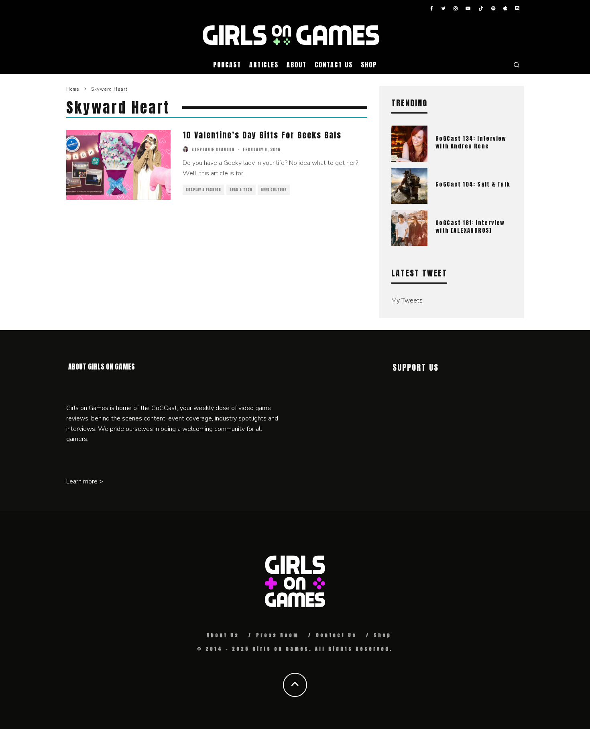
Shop (369, 64)
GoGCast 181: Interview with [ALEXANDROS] (470, 226)
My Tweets (407, 300)
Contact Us (334, 64)
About (297, 64)
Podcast (227, 64)
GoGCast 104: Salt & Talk (472, 184)
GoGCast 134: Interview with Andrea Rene (471, 142)
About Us (223, 635)
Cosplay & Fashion (203, 189)
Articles (264, 64)
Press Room (277, 635)
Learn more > (84, 481)
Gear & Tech (241, 189)
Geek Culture (274, 189)
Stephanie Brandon (213, 149)
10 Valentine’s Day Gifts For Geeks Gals (262, 135)
